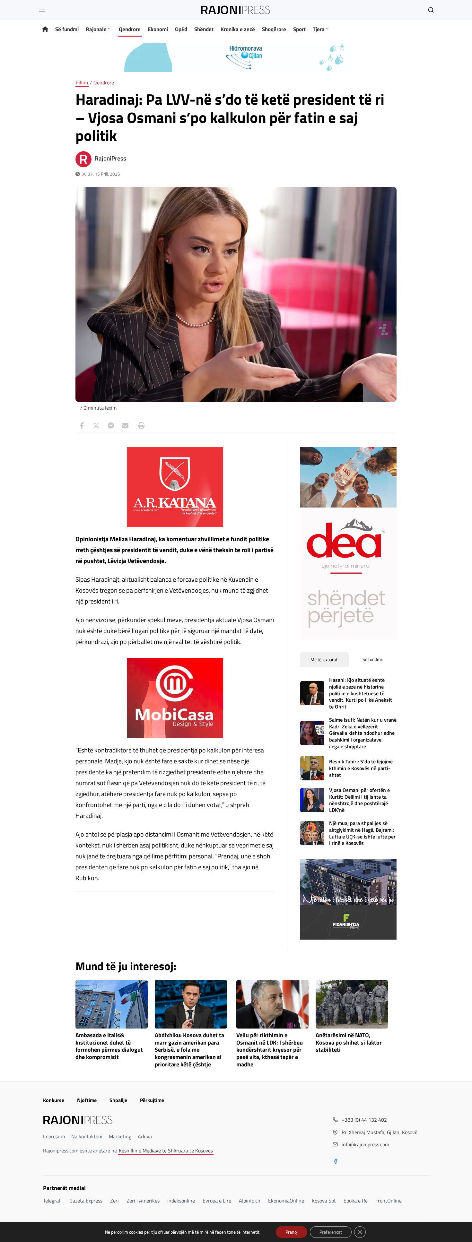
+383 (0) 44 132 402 (364, 1120)
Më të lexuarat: (324, 659)
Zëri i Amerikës (143, 1200)
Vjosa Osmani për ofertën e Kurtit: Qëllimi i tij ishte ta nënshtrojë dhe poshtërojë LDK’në (359, 800)
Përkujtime (152, 1100)
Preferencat (330, 1232)
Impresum (54, 1136)
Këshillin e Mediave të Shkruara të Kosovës (166, 1150)
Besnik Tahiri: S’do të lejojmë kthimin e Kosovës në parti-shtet (361, 768)
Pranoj (291, 1232)
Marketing (120, 1136)
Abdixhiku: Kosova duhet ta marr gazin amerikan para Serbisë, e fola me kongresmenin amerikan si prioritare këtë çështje (189, 1050)
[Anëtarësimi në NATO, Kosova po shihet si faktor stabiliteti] (352, 1004)
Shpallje (118, 1100)
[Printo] (139, 425)
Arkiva (145, 1136)
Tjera (319, 29)
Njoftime (87, 1100)
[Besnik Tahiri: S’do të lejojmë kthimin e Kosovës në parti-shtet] (312, 768)
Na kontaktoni (86, 1136)
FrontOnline (388, 1200)
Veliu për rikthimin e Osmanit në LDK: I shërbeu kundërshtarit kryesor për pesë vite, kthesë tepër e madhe (269, 1050)
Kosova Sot (324, 1200)
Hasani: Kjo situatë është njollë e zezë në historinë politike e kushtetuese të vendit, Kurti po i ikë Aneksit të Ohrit (360, 693)
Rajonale (96, 29)
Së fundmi (67, 29)
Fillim (82, 82)
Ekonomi (158, 29)
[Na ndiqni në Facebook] (335, 1162)
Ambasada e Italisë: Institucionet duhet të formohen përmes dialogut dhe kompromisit (109, 1046)
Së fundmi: (373, 659)
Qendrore (130, 29)
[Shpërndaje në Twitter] (96, 425)
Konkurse (53, 1100)
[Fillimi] (45, 29)
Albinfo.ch (249, 1200)
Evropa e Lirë (217, 1200)
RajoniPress (110, 158)
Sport (299, 29)
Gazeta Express (85, 1200)
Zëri (114, 1200)
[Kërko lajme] (431, 10)
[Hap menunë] (41, 10)
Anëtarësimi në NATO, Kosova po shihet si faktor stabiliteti (349, 1043)
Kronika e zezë (238, 29)
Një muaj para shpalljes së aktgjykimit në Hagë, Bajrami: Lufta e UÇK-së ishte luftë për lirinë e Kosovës (362, 833)
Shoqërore (274, 29)
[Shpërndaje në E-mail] (125, 425)
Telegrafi (52, 1200)
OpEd (181, 29)
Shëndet (204, 29)
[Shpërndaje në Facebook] (81, 425)
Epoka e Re (356, 1200)
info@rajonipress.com (365, 1144)
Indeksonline (181, 1200)
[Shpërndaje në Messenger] (110, 425)
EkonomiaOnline (286, 1200)
